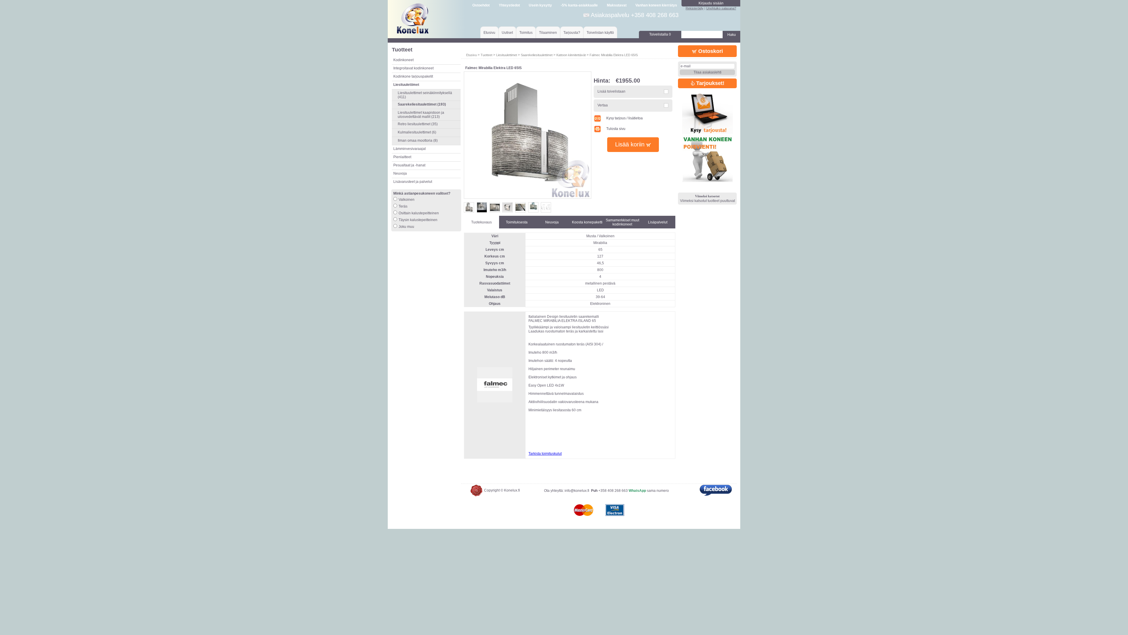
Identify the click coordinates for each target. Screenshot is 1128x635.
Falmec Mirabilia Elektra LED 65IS (614, 55)
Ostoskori (710, 51)
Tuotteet (486, 55)
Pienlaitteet (402, 157)
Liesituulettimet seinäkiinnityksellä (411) (425, 95)
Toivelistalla (660, 34)
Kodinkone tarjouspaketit (413, 76)
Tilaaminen (548, 33)
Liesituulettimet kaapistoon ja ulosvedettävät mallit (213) (421, 115)
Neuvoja (400, 173)
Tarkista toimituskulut (545, 454)
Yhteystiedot (509, 5)
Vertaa (602, 105)
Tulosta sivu (615, 129)
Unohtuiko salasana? (721, 8)
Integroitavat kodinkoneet (413, 68)
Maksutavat (617, 5)
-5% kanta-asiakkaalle (579, 5)
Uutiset (507, 33)
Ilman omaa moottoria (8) (418, 140)
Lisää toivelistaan (611, 91)
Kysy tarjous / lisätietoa (624, 118)
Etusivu (489, 33)
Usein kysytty (540, 5)
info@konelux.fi (577, 491)
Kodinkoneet (403, 60)
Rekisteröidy (695, 8)
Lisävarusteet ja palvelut (412, 182)
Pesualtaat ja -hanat (409, 165)
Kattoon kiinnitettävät (571, 55)
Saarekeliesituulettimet (537, 55)
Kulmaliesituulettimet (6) (417, 132)
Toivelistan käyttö (600, 33)
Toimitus (526, 33)
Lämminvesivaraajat (409, 149)
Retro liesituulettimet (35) (418, 124)
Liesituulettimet (506, 55)
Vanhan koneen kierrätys (656, 5)
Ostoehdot (481, 5)
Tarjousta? (571, 33)
